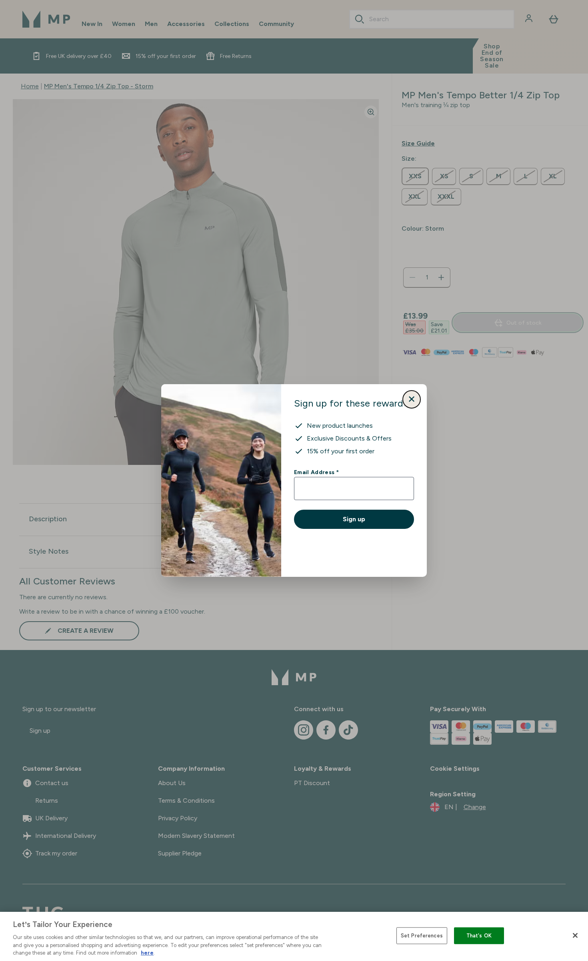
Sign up (354, 519)
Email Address (316, 472)
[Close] (575, 935)
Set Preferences (422, 936)
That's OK (479, 936)
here (147, 953)
